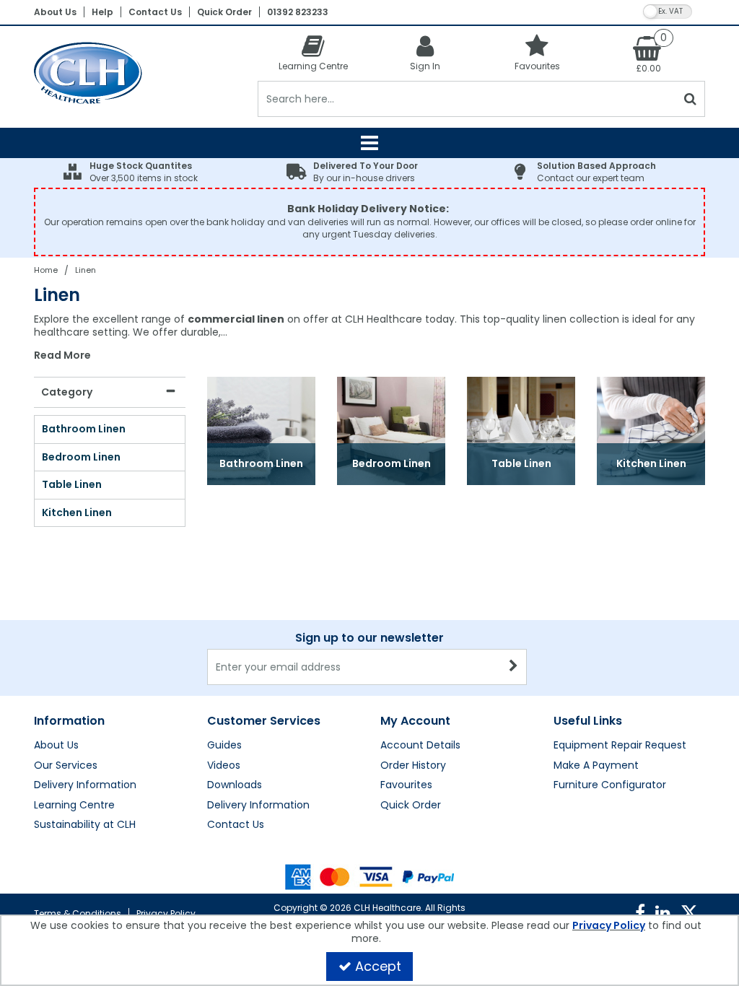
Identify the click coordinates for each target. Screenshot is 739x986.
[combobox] (369, 337)
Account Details (420, 745)
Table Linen (72, 485)
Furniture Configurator (610, 785)
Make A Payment (596, 765)
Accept (378, 966)
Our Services (65, 765)
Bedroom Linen (81, 457)
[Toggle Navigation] (369, 143)
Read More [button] (62, 355)
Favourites (406, 785)
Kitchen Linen (77, 513)
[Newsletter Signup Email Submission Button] (514, 667)
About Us (55, 11)
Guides (224, 745)
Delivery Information (85, 785)
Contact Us (155, 11)
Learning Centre (74, 805)
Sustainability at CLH (85, 825)
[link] (640, 913)
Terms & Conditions (77, 913)
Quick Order (224, 11)
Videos (223, 765)
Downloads (234, 785)
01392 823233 (297, 11)
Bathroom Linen (84, 429)
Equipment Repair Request (620, 745)
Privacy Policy (166, 913)
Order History (413, 765)
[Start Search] (691, 99)
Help (102, 11)
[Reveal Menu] (369, 143)
